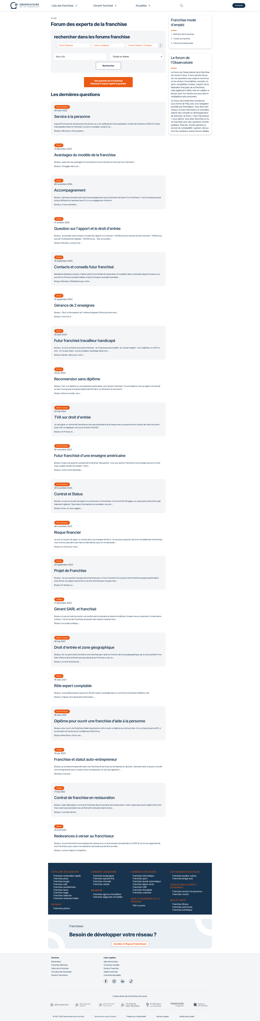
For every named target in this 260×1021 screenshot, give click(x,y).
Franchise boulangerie (103, 875)
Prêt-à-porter (139, 905)
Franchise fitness (180, 904)
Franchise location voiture (184, 875)
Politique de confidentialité (136, 1016)
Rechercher (108, 65)
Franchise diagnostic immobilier (108, 897)
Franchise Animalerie (142, 889)
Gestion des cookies (186, 1016)
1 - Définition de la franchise (182, 34)
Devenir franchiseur (59, 975)
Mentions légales (162, 1016)
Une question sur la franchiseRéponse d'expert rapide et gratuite (108, 82)
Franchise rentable (111, 965)
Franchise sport (140, 878)
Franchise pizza (60, 878)
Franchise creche (180, 894)
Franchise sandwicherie (64, 887)
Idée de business (111, 961)
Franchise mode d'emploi (183, 22)
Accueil (53, 18)
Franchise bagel (60, 892)
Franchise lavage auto (182, 878)
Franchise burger (61, 881)
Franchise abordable (112, 975)
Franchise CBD (140, 887)
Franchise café (60, 884)
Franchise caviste (101, 884)
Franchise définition (59, 965)
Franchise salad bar (62, 895)
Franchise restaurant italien (66, 898)
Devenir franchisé (111, 968)
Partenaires (56, 961)
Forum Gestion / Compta (140, 45)
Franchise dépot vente (143, 884)
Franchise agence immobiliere (107, 894)
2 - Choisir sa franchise (180, 38)
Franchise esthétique (182, 909)
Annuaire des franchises (61, 972)
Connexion (239, 5)
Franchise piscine (61, 908)
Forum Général (66, 45)
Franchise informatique (143, 875)
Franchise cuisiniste (142, 892)
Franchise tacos (60, 889)
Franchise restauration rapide (67, 875)
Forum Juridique (101, 45)
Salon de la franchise (60, 968)
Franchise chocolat (102, 881)
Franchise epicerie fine (103, 878)
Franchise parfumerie (182, 907)
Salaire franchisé (111, 972)
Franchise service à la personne (187, 891)
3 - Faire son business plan (182, 43)
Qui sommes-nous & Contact (105, 1016)
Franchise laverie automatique (147, 881)
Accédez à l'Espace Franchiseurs (130, 943)
